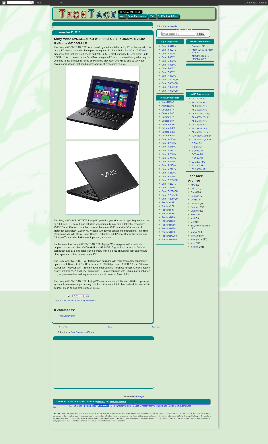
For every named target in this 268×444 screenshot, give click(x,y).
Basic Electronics (137, 16)
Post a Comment (67, 316)
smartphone (197, 239)
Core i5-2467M (169, 169)
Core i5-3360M (169, 65)
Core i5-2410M (169, 158)
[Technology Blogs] (120, 406)
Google (195, 406)
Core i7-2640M (169, 187)
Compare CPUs (199, 46)
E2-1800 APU (198, 165)
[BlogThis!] (77, 296)
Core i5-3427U (169, 68)
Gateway (195, 207)
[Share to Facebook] (84, 296)
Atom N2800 (168, 106)
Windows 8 (91, 300)
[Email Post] (67, 296)
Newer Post (63, 327)
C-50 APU (197, 143)
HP (192, 214)
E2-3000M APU (199, 169)
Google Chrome (118, 401)
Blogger (140, 396)
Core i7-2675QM (170, 195)
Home (122, 16)
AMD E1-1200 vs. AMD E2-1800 (200, 57)
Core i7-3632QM (170, 87)
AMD (193, 185)
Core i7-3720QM (170, 91)
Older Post (156, 327)
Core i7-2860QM (170, 199)
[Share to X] (80, 296)
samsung (195, 235)
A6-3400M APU (199, 106)
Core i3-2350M (169, 146)
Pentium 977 (168, 206)
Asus (193, 192)
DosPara (195, 203)
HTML (152, 16)
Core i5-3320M (169, 61)
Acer (193, 188)
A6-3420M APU (199, 110)
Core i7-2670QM (170, 191)
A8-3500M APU (199, 121)
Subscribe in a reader (167, 26)
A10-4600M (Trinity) (201, 136)
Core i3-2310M (169, 139)
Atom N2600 (168, 102)
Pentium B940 (169, 217)
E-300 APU (197, 150)
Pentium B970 (169, 228)
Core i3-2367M (169, 150)
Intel (193, 218)
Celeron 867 (168, 113)
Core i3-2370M (169, 154)
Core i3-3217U (169, 50)
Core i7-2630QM (170, 180)
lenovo (194, 232)
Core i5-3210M (169, 53)
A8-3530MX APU (200, 128)
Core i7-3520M (66, 300)
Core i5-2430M (169, 161)
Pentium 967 (168, 202)
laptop (77, 300)
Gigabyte (195, 211)
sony (83, 300)
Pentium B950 (169, 221)
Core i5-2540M (169, 176)
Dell (193, 199)
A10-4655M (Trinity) (201, 139)
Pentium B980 (169, 232)
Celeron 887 (168, 121)
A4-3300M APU (199, 98)
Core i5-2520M (169, 172)
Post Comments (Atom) (82, 332)
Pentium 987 (168, 210)
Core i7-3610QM (170, 79)
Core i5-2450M (169, 165)
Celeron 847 (168, 109)
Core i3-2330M (169, 143)
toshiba (194, 247)
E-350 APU (197, 154)
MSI (193, 222)
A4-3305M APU (199, 102)
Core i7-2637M (169, 184)
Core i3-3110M (169, 46)
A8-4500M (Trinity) (201, 132)
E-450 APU (197, 158)
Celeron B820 (168, 128)
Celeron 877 (168, 117)
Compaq (195, 196)
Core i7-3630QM (170, 83)
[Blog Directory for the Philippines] (149, 406)
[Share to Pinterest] (87, 296)
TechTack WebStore (168, 16)
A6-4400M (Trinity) (201, 113)
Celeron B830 (168, 132)
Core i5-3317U (169, 57)
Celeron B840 (168, 135)
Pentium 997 (168, 213)
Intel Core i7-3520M (135, 50)
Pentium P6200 (169, 236)
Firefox (101, 401)
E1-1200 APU (198, 162)
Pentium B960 (169, 225)
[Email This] (73, 296)
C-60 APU (197, 147)
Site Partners (133, 401)
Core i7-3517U (169, 72)
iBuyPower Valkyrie (200, 225)
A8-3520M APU (199, 124)
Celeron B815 (168, 124)
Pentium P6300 (169, 239)
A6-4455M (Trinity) (201, 117)
